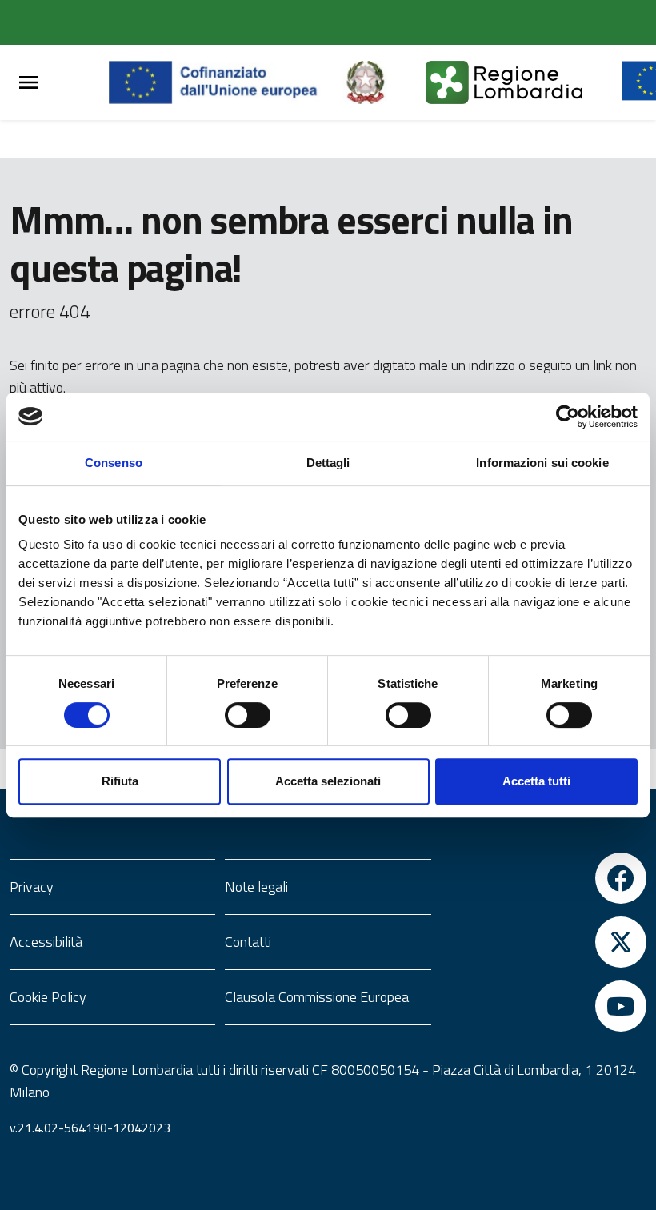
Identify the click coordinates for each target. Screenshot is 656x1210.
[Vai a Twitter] (543, 942)
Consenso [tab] (113, 462)
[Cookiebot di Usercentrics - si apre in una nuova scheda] (568, 417)
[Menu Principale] (29, 83)
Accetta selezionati (328, 781)
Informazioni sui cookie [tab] (542, 462)
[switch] (247, 715)
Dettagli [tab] (328, 462)
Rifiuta (120, 781)
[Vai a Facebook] (543, 878)
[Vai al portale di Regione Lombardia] (523, 82)
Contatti (248, 941)
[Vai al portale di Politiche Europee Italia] (384, 82)
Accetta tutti (536, 781)
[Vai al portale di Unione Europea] (225, 82)
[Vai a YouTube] (543, 1006)
